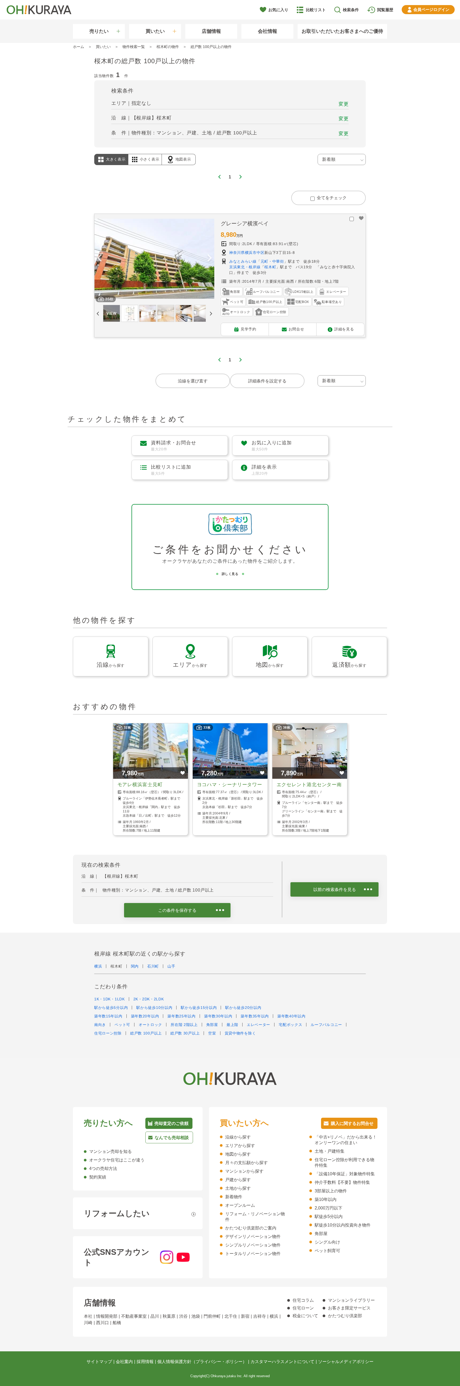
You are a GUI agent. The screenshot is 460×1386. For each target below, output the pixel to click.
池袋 (195, 1316)
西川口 (102, 1322)
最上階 (232, 1024)
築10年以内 (325, 1199)
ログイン (431, 9)
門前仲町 (212, 1316)
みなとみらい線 (243, 261)
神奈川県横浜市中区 (246, 252)
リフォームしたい (117, 1213)
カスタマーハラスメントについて (282, 1361)
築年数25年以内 (181, 1016)
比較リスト (316, 9)
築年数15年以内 (108, 1016)
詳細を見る (344, 329)
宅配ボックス (290, 1024)
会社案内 (124, 1361)
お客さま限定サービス (349, 1308)
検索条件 (351, 9)
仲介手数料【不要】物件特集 (342, 1182)
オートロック (150, 1024)
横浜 (98, 966)
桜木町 (270, 267)
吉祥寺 (259, 1316)
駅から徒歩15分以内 (199, 1007)
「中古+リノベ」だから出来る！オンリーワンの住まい (346, 1140)
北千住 (230, 1316)
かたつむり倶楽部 (345, 1315)
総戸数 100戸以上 (146, 1033)
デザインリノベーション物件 (253, 1236)
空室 (212, 1033)
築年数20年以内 (145, 1016)
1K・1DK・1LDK (109, 999)
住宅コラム (303, 1300)
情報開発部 (106, 1316)
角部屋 (212, 1024)
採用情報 (145, 1361)
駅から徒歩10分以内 (154, 1007)
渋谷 (183, 1316)
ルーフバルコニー (326, 1024)
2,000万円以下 (328, 1208)
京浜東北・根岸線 (245, 267)
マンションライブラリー (351, 1300)
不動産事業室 (134, 1316)
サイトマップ (99, 1361)
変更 (344, 104)
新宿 (245, 1316)
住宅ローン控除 (108, 1033)
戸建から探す (238, 1179)
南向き (100, 1024)
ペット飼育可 (327, 1250)
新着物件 (233, 1197)
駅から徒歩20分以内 (243, 1007)
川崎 (88, 1322)
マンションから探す (244, 1171)
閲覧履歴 (385, 9)
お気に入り (278, 9)
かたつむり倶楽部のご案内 (250, 1228)
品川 (154, 1316)
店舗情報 (211, 31)
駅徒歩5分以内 (329, 1216)
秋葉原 (169, 1316)
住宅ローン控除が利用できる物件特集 (344, 1162)
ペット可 (122, 1024)
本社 (88, 1316)
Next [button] (209, 259)
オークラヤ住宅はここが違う (117, 1160)
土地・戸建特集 (329, 1151)
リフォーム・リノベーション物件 (255, 1217)
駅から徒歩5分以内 (111, 1007)
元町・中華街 (272, 261)
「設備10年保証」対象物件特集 (345, 1174)
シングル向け (327, 1242)
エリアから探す (240, 1145)
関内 (135, 966)
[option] (154, 259)
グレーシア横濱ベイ (245, 223)
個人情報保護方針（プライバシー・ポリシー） (202, 1361)
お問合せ (296, 329)
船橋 (117, 1322)
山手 (171, 966)
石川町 (153, 966)
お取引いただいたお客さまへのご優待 (342, 31)
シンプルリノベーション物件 (253, 1245)
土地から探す (238, 1188)
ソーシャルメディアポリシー (345, 1361)
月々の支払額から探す (246, 1162)
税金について (305, 1315)
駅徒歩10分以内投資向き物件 (343, 1225)
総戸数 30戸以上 (185, 1033)
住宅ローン (303, 1308)
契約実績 (97, 1177)
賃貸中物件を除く (240, 1033)
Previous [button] (99, 259)
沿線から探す (238, 1137)
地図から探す (238, 1154)
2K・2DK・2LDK (148, 999)
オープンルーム (240, 1205)
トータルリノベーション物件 (253, 1253)
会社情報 (267, 31)
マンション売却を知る (110, 1151)
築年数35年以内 (255, 1016)
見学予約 (248, 329)
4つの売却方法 (103, 1168)
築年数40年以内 (291, 1016)
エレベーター (258, 1024)
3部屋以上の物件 (331, 1191)
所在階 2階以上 (184, 1024)
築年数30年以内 (218, 1016)
